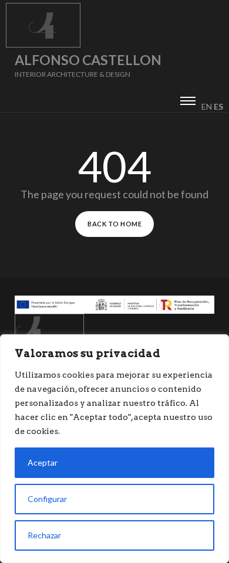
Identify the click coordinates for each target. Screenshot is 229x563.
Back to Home (114, 224)
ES (218, 106)
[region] (114, 448)
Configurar (47, 499)
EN (206, 106)
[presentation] (188, 99)
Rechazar (44, 535)
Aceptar (43, 462)
